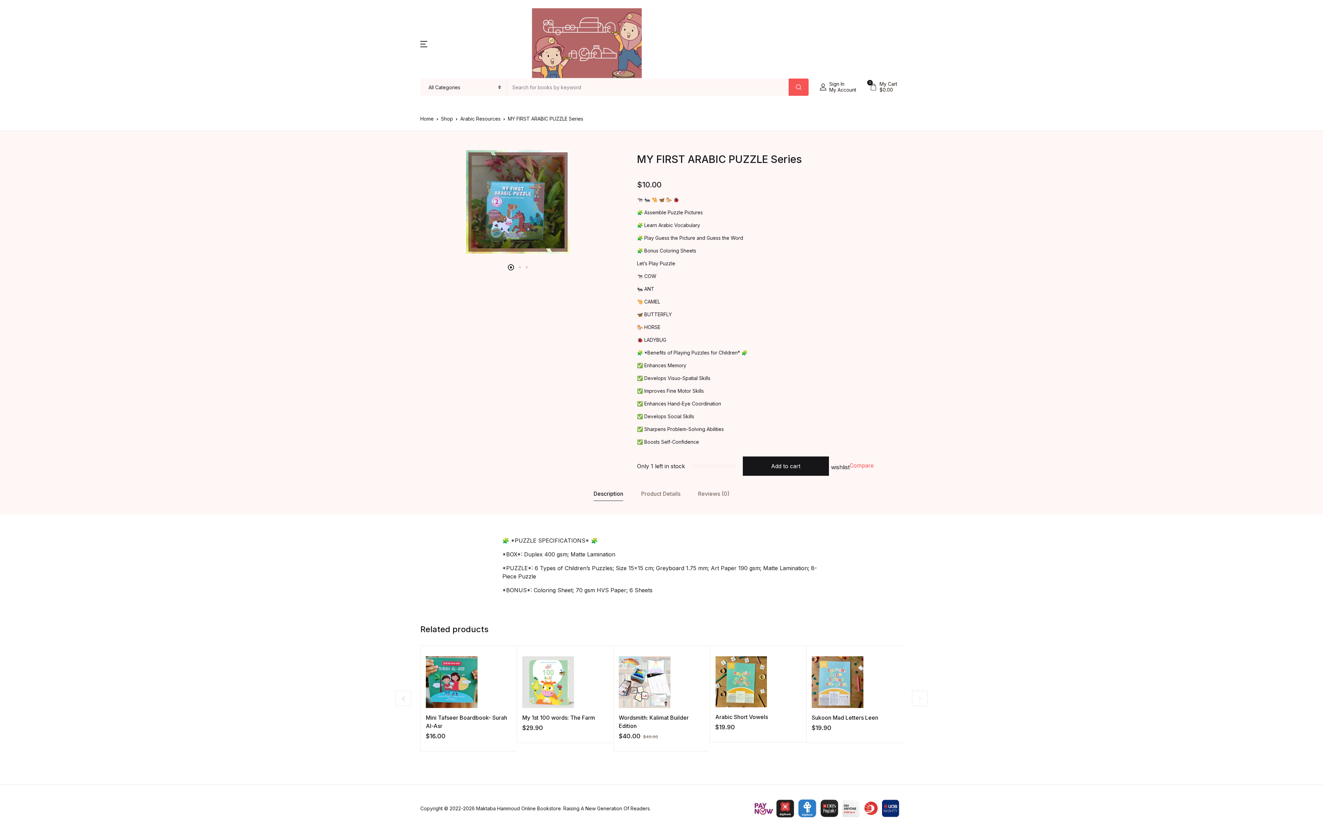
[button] (423, 43)
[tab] (608, 494)
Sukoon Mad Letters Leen (845, 717)
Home (427, 119)
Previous (403, 698)
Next (919, 698)
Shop (447, 119)
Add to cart (785, 466)
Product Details (660, 493)
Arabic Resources (480, 119)
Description (608, 493)
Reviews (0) (713, 493)
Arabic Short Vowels (741, 716)
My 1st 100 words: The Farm (558, 717)
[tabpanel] (517, 202)
